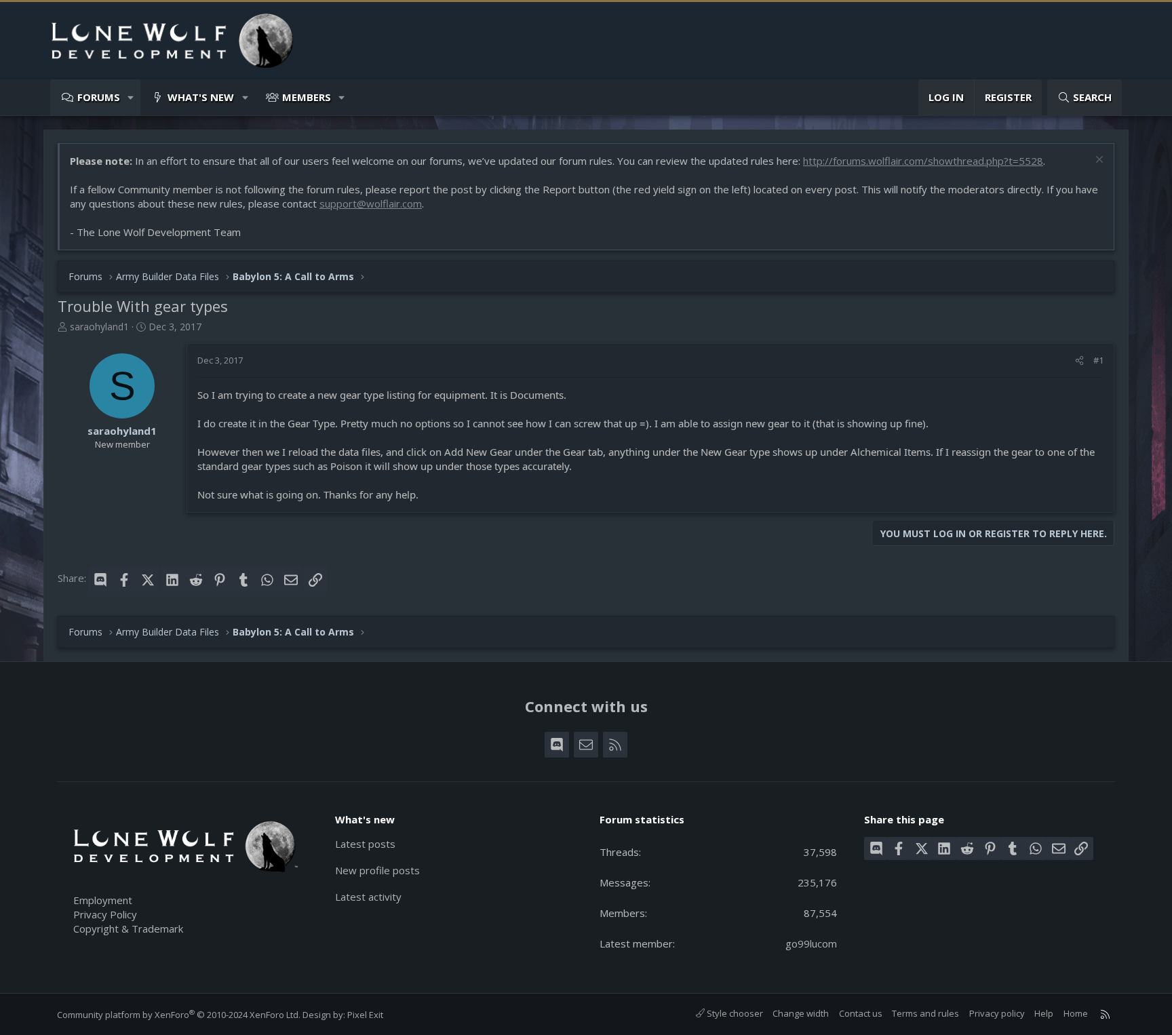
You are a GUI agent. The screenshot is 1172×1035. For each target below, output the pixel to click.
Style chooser (734, 1013)
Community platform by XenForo (178, 1015)
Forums (98, 97)
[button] (131, 97)
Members (306, 97)
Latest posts (365, 844)
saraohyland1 (99, 326)
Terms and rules (925, 1013)
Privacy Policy (105, 914)
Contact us (860, 1013)
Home (1075, 1013)
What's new (201, 97)
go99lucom (811, 943)
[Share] (1079, 360)
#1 (1098, 360)
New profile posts (377, 870)
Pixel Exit (365, 1015)
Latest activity (368, 896)
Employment (102, 900)
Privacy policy (997, 1013)
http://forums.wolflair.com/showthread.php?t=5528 (923, 161)
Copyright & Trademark (128, 928)
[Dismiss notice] (1097, 161)
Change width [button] (801, 1013)
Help (1043, 1013)
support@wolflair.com (370, 203)
